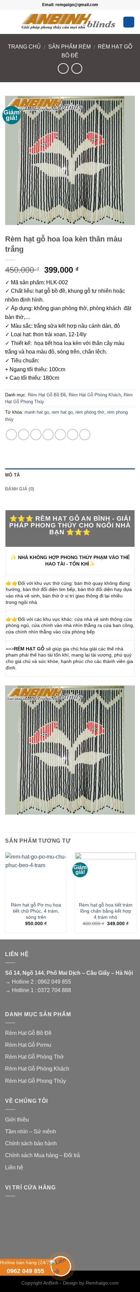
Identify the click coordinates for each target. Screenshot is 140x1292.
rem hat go (62, 412)
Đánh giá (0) (19, 488)
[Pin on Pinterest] (60, 434)
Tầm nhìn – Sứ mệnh (30, 1131)
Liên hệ (14, 1167)
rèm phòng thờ (89, 412)
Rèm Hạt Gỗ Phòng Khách (95, 394)
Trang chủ (24, 47)
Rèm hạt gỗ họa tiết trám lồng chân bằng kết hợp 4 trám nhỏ (106, 910)
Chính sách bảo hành (31, 1143)
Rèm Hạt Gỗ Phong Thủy (35, 1081)
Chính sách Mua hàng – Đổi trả (42, 1155)
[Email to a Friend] (48, 434)
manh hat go (36, 412)
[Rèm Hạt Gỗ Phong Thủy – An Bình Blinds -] (68, 21)
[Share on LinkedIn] (84, 434)
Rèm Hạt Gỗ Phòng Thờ (34, 1057)
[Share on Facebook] (23, 434)
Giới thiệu (17, 1120)
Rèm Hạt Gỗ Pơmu (28, 1045)
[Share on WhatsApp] (11, 434)
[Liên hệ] (60, 1265)
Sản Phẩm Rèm (69, 47)
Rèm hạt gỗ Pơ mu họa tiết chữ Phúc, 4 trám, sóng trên (36, 910)
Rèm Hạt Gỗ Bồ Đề (47, 394)
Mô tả (12, 475)
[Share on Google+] (72, 434)
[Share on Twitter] (35, 434)
